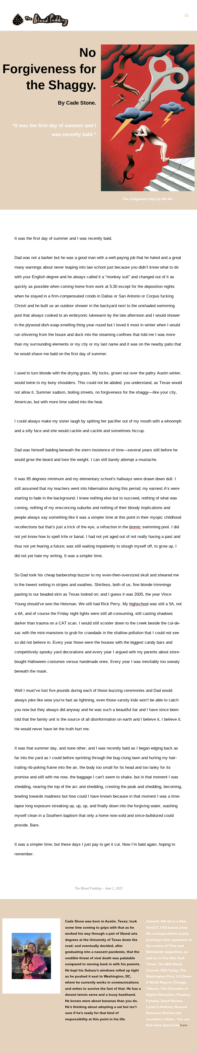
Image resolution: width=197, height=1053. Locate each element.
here (183, 1025)
